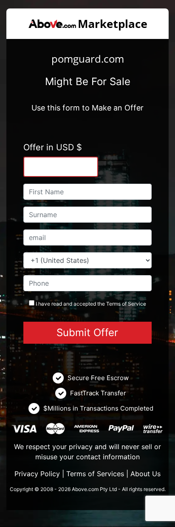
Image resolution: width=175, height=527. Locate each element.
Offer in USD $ (52, 147)
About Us (145, 473)
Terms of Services (95, 473)
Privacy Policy (37, 473)
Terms (113, 304)
